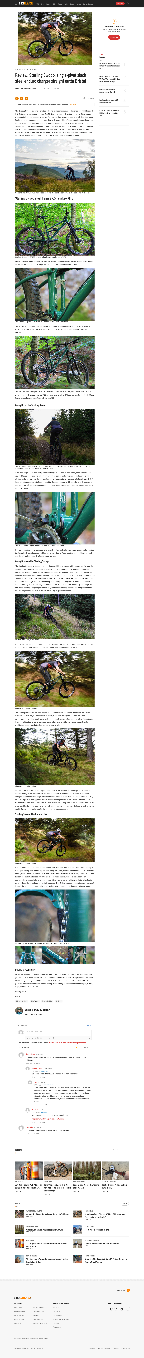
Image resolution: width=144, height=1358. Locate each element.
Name (46, 681)
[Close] (101, 656)
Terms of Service (61, 697)
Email (46, 671)
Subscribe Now (72, 691)
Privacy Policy (49, 697)
